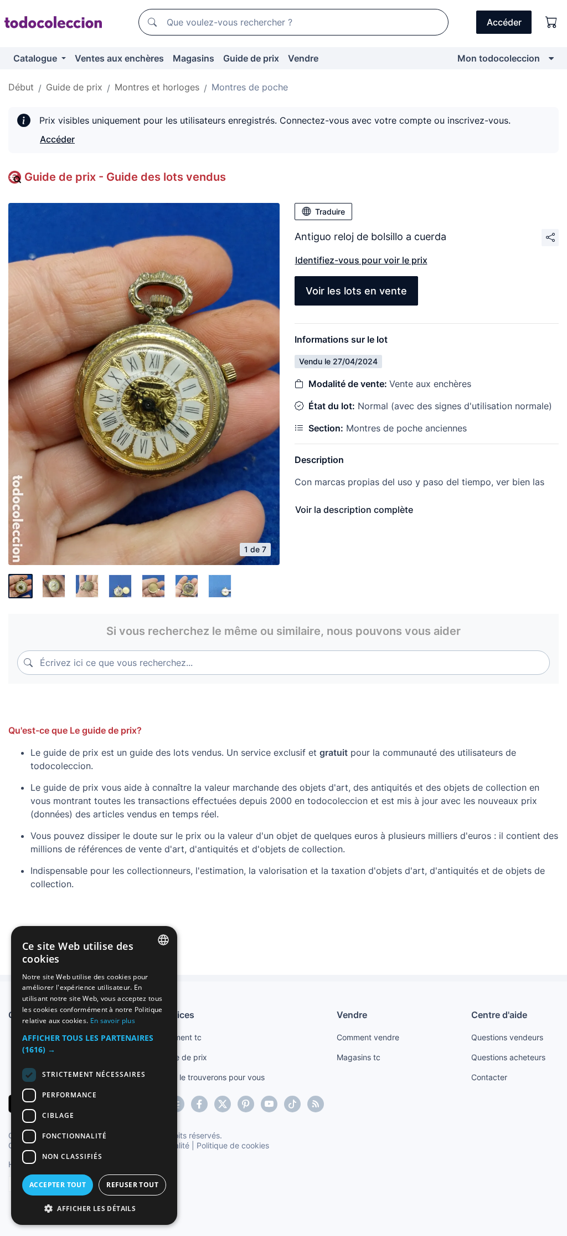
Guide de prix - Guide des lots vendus (125, 177)
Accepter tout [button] (57, 1184)
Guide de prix (251, 58)
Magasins (193, 58)
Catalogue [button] (36, 58)
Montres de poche (250, 87)
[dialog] (94, 1075)
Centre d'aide (499, 1014)
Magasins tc (358, 1057)
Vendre (303, 58)
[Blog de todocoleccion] (315, 1104)
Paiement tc (180, 1037)
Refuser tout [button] (132, 1184)
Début (21, 87)
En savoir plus (112, 1020)
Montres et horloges (157, 87)
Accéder (57, 139)
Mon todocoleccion (498, 58)
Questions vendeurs (507, 1037)
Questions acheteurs (508, 1057)
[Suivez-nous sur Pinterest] (246, 1104)
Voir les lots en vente (356, 291)
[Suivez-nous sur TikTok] (292, 1104)
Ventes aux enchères (119, 58)
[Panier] (551, 22)
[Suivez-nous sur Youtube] (269, 1104)
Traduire (330, 211)
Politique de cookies (233, 1145)
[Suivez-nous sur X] (222, 1104)
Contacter (489, 1077)
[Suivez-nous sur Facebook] (199, 1104)
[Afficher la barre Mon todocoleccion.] (551, 58)
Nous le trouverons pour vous (211, 1077)
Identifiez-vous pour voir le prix (361, 260)
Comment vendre (368, 1037)
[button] (94, 1043)
